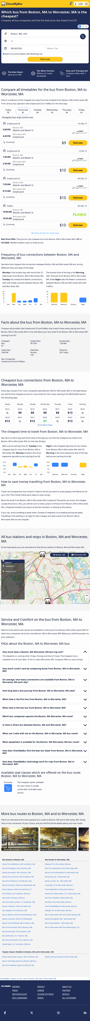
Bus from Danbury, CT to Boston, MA (17, 881)
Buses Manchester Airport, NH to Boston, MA (20, 957)
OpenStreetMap (76, 603)
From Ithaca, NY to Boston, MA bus (16, 893)
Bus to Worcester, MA (47, 978)
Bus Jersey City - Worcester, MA (57, 877)
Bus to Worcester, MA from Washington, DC (62, 927)
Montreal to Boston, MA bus (13, 898)
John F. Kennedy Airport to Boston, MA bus (19, 961)
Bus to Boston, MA (30, 978)
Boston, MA (60, 555)
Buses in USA (16, 978)
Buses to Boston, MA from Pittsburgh (17, 919)
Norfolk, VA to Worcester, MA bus (58, 902)
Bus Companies (19, 998)
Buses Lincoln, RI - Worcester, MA (58, 881)
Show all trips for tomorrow (46, 233)
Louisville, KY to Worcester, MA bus (59, 885)
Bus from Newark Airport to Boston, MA (18, 965)
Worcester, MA (80, 555)
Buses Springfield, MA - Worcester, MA (60, 919)
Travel (40, 998)
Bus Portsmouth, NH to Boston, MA (16, 931)
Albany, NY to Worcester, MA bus (58, 864)
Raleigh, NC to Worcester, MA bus (58, 910)
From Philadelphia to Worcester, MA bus (61, 906)
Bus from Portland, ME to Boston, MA (17, 927)
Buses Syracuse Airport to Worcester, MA (61, 957)
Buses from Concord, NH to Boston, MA (18, 877)
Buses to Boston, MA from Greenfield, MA (18, 885)
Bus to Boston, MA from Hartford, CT (17, 889)
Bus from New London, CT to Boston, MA (18, 902)
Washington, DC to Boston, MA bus (16, 944)
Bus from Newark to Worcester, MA (59, 898)
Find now (78, 142)
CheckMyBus (5, 978)
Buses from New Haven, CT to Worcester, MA (62, 893)
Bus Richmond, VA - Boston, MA (14, 936)
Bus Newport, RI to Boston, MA (14, 910)
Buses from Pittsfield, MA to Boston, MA (18, 923)
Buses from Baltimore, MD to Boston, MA (18, 864)
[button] (42, 554)
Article (65, 994)
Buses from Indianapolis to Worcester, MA (61, 872)
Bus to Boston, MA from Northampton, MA (19, 915)
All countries (69, 998)
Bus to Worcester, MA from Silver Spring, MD (63, 915)
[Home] (34, 3)
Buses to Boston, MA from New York (16, 906)
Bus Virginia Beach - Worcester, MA (59, 923)
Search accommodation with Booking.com (24, 54)
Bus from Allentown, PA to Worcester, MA (61, 868)
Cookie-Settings (45, 994)
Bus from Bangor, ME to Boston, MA (16, 868)
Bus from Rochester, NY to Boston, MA (17, 940)
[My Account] (70, 3)
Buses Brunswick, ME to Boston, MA (16, 872)
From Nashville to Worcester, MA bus (59, 889)
